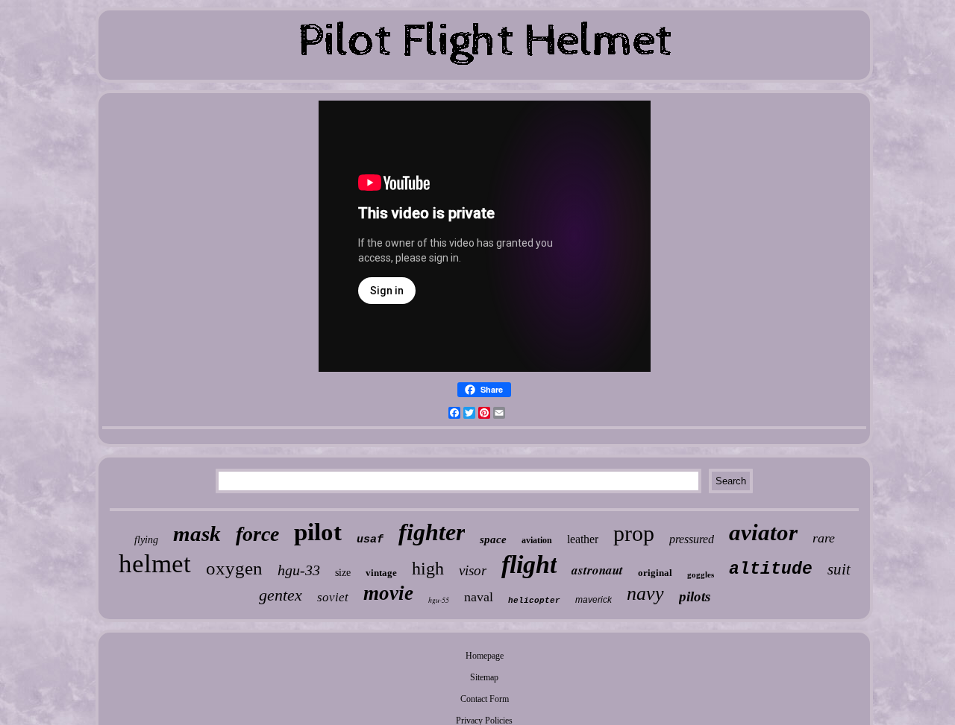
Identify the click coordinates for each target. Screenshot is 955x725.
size (343, 572)
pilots (694, 596)
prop (633, 533)
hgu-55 (438, 600)
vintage (381, 572)
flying (146, 539)
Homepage (485, 655)
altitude (770, 569)
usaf (370, 540)
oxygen (234, 568)
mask (197, 533)
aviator (763, 532)
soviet (332, 597)
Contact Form (484, 699)
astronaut (597, 570)
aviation (537, 540)
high (428, 568)
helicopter (534, 600)
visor (472, 570)
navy (645, 593)
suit (839, 569)
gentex (280, 595)
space (493, 539)
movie (388, 593)
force (257, 533)
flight (529, 564)
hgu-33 (299, 570)
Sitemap (484, 677)
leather (582, 539)
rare (823, 538)
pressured (691, 539)
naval (478, 596)
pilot (318, 532)
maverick (593, 600)
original (655, 572)
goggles (700, 574)
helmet (155, 563)
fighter (431, 532)
